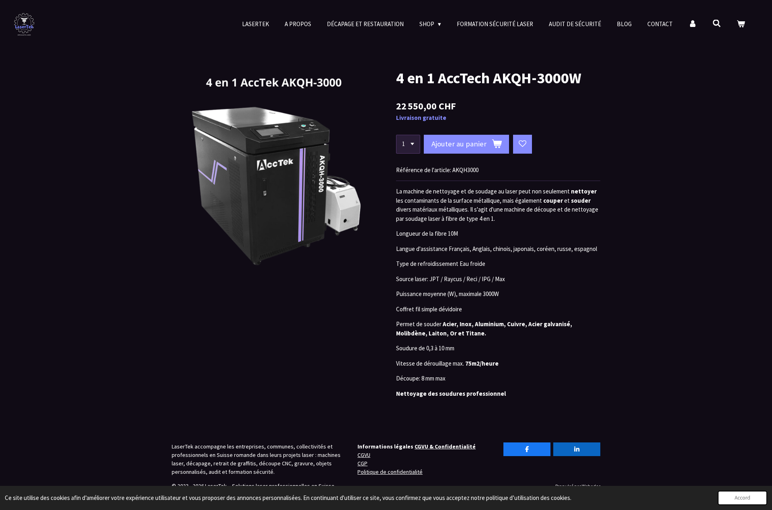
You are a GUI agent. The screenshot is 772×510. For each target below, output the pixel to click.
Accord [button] (742, 497)
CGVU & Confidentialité (445, 446)
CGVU (363, 455)
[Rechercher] (717, 23)
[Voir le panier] (741, 24)
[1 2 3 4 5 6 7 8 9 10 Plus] (408, 144)
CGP (362, 463)
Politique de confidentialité (390, 471)
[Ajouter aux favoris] (522, 144)
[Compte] (693, 24)
